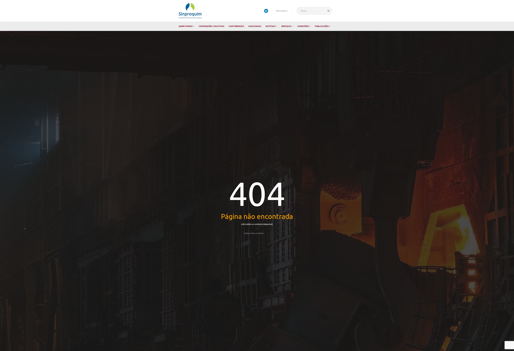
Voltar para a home (253, 233)
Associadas (254, 26)
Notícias (270, 26)
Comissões (303, 26)
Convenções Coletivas (211, 26)
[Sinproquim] (190, 10)
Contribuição (236, 26)
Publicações (322, 26)
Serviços (286, 26)
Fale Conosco (281, 11)
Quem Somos (185, 26)
